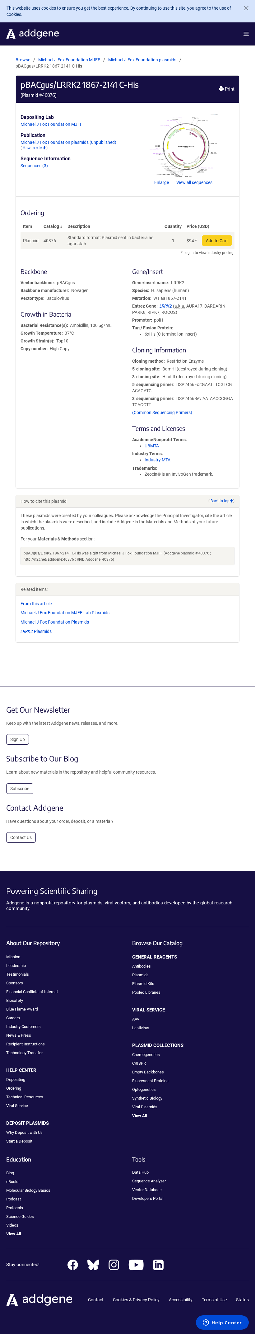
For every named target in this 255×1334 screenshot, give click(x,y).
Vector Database (147, 1189)
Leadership (16, 965)
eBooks (13, 1181)
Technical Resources (24, 1097)
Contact (96, 1299)
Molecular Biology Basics (28, 1190)
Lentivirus (140, 1027)
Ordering (13, 1088)
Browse (23, 59)
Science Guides (20, 1216)
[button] (246, 34)
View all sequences (194, 182)
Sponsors (14, 983)
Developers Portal (147, 1198)
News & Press (18, 1035)
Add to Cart (217, 240)
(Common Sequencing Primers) (162, 412)
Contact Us (21, 837)
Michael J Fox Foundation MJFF (69, 59)
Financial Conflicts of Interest (32, 991)
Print (229, 89)
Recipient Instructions (25, 1044)
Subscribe (19, 788)
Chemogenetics (146, 1054)
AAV (135, 1019)
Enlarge (162, 182)
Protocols (14, 1207)
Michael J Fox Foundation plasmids (142, 59)
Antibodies (141, 966)
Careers (13, 1018)
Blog (10, 1173)
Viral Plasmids (144, 1107)
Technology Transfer (24, 1052)
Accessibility (180, 1299)
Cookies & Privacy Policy (136, 1299)
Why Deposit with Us (24, 1132)
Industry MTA (157, 459)
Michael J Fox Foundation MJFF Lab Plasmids (65, 612)
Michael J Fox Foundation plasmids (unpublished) (68, 142)
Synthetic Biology (147, 1098)
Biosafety (14, 1000)
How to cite (33, 148)
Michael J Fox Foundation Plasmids (55, 622)
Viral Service (17, 1105)
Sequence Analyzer (149, 1181)
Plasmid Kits (143, 983)
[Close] (243, 8)
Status (242, 1299)
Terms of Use (214, 1299)
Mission (13, 957)
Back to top (220, 501)
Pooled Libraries (146, 992)
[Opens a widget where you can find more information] (222, 1323)
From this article (36, 603)
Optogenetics (144, 1089)
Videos (12, 1225)
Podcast (13, 1199)
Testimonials (17, 974)
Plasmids (36, 631)
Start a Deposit (19, 1141)
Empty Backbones (148, 1072)
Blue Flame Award (22, 1009)
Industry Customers (23, 1026)
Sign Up (17, 739)
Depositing (15, 1079)
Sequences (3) (34, 165)
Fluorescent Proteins (150, 1080)
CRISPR (139, 1063)
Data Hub (140, 1172)
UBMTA (152, 445)
